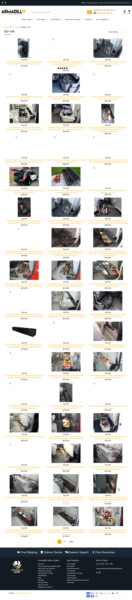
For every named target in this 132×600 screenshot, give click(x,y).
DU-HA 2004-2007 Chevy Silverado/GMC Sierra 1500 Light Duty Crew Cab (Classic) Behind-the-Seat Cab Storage (24, 532)
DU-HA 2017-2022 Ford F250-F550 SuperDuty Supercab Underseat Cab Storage (108, 468)
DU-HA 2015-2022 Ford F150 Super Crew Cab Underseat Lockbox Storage (108, 63)
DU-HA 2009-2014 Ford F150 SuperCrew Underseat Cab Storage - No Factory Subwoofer (24, 128)
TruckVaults (55, 19)
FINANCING (42, 575)
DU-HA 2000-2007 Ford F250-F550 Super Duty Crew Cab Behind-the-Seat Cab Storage (24, 346)
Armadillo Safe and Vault (21, 593)
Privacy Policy (43, 582)
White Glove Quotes (45, 571)
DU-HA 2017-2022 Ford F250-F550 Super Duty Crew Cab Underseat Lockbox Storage (66, 222)
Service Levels (43, 585)
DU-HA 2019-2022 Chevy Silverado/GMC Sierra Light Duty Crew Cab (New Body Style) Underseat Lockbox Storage (108, 253)
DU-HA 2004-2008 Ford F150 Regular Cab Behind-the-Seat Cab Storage (24, 407)
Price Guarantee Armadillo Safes (49, 566)
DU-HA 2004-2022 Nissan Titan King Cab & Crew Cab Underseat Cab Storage (108, 285)
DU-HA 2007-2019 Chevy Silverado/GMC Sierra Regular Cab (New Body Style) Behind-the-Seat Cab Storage (107, 499)
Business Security (73, 19)
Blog (39, 578)
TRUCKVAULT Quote (45, 573)
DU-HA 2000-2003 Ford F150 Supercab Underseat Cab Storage (107, 407)
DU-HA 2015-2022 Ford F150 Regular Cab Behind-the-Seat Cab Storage (66, 407)
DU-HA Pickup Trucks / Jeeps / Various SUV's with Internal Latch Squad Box (66, 161)
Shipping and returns (45, 587)
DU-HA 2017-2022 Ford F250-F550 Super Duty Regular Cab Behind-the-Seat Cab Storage (24, 63)
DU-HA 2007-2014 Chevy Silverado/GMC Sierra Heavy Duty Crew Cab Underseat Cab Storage (107, 531)
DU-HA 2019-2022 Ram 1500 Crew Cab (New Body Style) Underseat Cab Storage (108, 315)
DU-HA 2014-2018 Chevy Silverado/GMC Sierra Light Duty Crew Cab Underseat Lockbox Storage (24, 252)
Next (71, 542)
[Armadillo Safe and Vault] (13, 12)
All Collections (72, 578)
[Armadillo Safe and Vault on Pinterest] (6, 3)
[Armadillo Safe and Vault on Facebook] (2, 3)
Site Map (41, 580)
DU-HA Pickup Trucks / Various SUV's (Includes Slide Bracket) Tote (107, 191)
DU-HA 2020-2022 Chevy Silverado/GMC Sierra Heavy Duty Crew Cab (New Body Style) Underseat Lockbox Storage (66, 253)
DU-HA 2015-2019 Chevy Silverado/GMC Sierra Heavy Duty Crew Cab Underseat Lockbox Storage (107, 222)
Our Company (102, 19)
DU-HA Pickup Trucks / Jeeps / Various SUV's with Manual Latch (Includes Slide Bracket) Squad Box (107, 161)
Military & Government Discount (78, 580)
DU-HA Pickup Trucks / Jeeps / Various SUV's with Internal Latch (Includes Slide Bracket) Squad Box (24, 161)
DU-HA (15, 27)
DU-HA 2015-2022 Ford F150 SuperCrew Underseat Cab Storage (24, 468)
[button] (62, 68)
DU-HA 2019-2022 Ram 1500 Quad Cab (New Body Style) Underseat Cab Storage (66, 98)
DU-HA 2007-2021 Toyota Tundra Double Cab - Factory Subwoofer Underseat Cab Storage (66, 285)
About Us (41, 564)
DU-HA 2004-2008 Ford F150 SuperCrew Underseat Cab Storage (108, 98)
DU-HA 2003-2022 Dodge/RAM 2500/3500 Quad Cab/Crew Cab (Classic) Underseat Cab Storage (24, 315)
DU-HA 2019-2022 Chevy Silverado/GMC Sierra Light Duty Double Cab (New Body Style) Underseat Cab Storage (107, 129)
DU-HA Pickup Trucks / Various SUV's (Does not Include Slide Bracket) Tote (66, 191)
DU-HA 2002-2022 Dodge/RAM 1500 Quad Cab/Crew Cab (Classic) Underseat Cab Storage (66, 315)
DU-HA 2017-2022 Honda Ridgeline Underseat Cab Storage (24, 98)
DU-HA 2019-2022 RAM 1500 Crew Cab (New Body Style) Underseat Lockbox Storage (24, 222)
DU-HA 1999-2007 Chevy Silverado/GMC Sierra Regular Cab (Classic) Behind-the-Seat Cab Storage (66, 499)
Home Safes (27, 19)
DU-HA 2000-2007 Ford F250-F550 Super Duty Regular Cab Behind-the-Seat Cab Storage (66, 346)
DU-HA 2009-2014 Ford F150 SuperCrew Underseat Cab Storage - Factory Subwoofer (66, 438)
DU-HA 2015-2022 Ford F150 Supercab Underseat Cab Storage (24, 498)
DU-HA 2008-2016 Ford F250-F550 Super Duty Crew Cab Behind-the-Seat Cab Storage (108, 346)
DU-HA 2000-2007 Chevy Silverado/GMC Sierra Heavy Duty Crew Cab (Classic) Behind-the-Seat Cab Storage (66, 532)
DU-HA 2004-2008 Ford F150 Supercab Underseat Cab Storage (24, 438)
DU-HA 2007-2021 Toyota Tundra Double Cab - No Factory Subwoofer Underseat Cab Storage (24, 285)
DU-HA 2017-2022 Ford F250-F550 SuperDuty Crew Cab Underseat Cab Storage (108, 438)
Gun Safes (41, 19)
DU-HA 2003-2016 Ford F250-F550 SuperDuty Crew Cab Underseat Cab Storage (66, 376)
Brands (88, 19)
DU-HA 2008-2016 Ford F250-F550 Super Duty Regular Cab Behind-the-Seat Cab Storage (24, 376)
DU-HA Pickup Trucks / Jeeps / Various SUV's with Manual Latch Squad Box (24, 191)
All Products (71, 575)
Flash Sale (70, 582)
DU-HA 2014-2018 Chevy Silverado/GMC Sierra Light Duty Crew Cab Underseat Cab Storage (66, 128)
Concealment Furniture (75, 573)
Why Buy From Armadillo (46, 568)
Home (6, 27)
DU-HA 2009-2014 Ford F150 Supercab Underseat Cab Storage (66, 468)
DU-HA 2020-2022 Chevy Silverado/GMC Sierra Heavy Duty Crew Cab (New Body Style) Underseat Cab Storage (66, 64)
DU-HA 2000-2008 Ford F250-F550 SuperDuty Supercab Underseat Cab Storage (108, 376)
